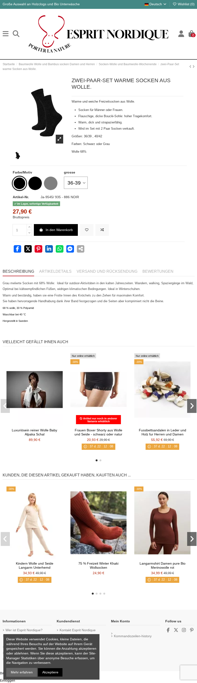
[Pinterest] (38, 249)
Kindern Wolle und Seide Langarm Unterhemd (34, 565)
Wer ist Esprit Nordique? (24, 630)
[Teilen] (17, 249)
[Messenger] (70, 249)
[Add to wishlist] (86, 230)
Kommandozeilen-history (133, 636)
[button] (97, 460)
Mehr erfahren (22, 672)
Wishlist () (186, 4)
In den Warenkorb (59, 230)
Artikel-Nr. (21, 197)
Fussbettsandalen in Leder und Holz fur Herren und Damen (162, 432)
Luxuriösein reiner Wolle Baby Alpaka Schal (34, 432)
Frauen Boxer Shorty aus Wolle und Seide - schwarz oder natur (98, 432)
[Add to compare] (102, 230)
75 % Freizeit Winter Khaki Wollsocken (98, 565)
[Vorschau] (41, 424)
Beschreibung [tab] (18, 271)
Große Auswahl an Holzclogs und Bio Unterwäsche (41, 4)
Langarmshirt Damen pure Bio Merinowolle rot (162, 565)
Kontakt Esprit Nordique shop (78, 632)
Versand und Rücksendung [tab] (107, 271)
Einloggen (7, 680)
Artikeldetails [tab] (55, 271)
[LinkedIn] (49, 249)
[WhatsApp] (59, 249)
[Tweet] (28, 249)
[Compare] (34, 424)
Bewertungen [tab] (157, 271)
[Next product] (193, 67)
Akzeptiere (50, 672)
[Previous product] (190, 67)
